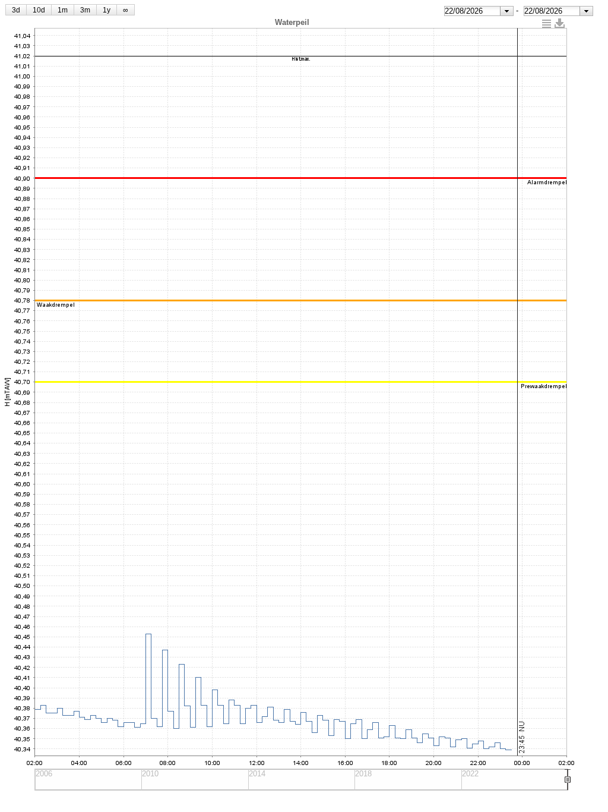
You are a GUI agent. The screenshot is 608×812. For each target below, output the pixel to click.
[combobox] (479, 11)
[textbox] (473, 11)
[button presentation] (507, 11)
